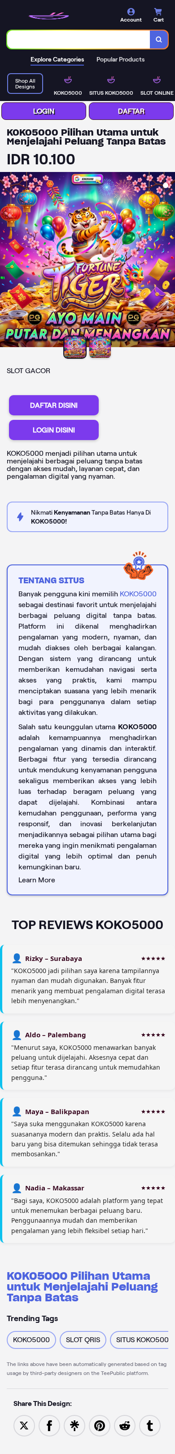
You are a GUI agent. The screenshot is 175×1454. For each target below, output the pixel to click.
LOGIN (43, 111)
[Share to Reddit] (125, 1425)
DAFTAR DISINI (54, 405)
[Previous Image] (7, 260)
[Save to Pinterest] (99, 1425)
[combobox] (78, 39)
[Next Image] (168, 260)
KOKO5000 (138, 594)
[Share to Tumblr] (150, 1425)
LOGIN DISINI (54, 430)
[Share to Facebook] (49, 1425)
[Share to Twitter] (24, 1425)
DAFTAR (131, 111)
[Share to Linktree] (74, 1425)
